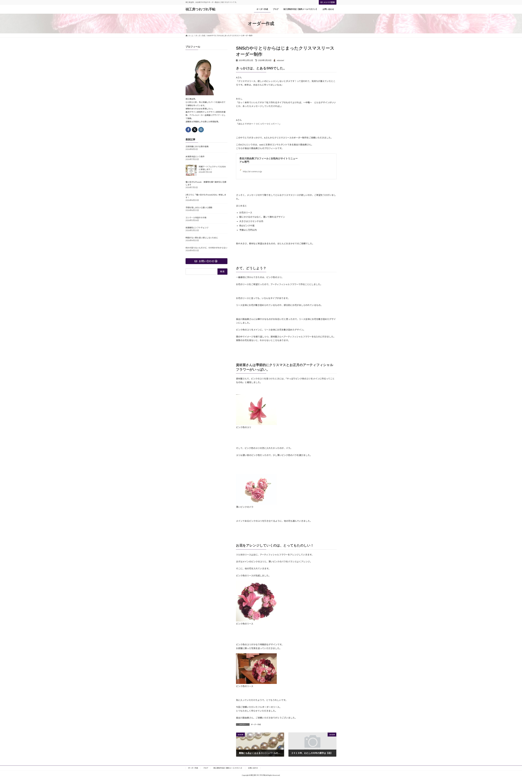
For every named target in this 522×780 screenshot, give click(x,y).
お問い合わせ (253, 768)
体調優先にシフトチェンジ (197, 227)
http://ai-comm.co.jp (252, 171)
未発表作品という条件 (195, 156)
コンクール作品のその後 (196, 217)
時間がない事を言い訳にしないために (202, 237)
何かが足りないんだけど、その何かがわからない (206, 248)
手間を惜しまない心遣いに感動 (199, 207)
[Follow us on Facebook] (188, 129)
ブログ (205, 768)
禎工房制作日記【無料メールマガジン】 (228, 768)
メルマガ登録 (329, 2)
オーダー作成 (256, 724)
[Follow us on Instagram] (201, 129)
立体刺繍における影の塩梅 (197, 146)
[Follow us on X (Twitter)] (194, 129)
